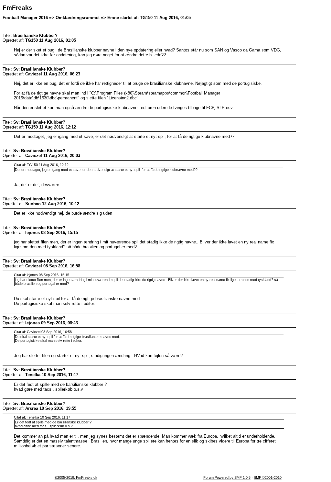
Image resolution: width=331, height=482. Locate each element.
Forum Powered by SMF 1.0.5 (227, 477)
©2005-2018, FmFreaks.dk (76, 477)
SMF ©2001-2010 (268, 477)
